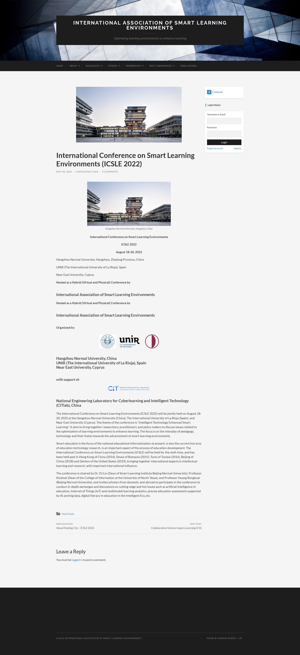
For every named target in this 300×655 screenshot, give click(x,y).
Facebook (217, 91)
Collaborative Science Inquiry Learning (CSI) (176, 526)
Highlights (93, 66)
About (73, 66)
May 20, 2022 (64, 171)
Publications (188, 66)
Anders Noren (227, 638)
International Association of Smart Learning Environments (150, 25)
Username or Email (216, 114)
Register (237, 148)
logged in (77, 559)
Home (59, 66)
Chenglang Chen (87, 171)
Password (212, 127)
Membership (133, 66)
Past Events (68, 513)
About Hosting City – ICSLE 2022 (75, 526)
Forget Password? (215, 148)
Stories (112, 66)
